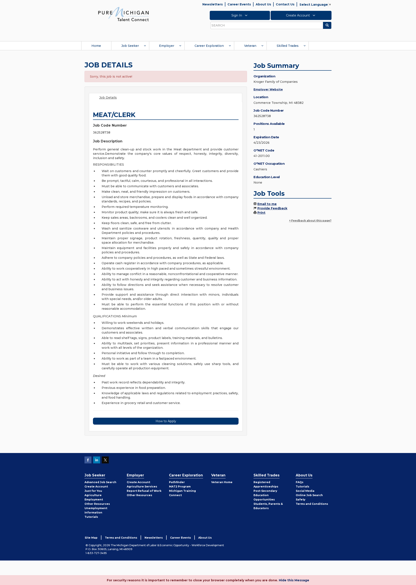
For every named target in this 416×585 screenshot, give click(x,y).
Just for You (93, 490)
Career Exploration (209, 46)
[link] (124, 14)
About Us (263, 4)
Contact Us (285, 4)
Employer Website (268, 89)
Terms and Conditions (312, 503)
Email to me (267, 204)
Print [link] (261, 213)
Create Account (298, 15)
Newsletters (212, 4)
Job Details (108, 97)
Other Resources (97, 503)
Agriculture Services (142, 486)
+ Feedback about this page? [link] (310, 220)
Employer (166, 46)
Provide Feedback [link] (272, 208)
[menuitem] (96, 45)
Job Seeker (130, 46)
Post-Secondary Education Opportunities (265, 495)
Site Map (91, 537)
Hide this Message (294, 580)
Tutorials (91, 516)
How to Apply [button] (166, 421)
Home (96, 46)
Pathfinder (177, 482)
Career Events (239, 4)
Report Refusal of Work (144, 490)
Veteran (250, 46)
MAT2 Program (180, 486)
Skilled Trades (288, 46)
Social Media (305, 490)
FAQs (299, 482)
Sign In (237, 15)
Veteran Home (221, 482)
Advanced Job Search (100, 482)
